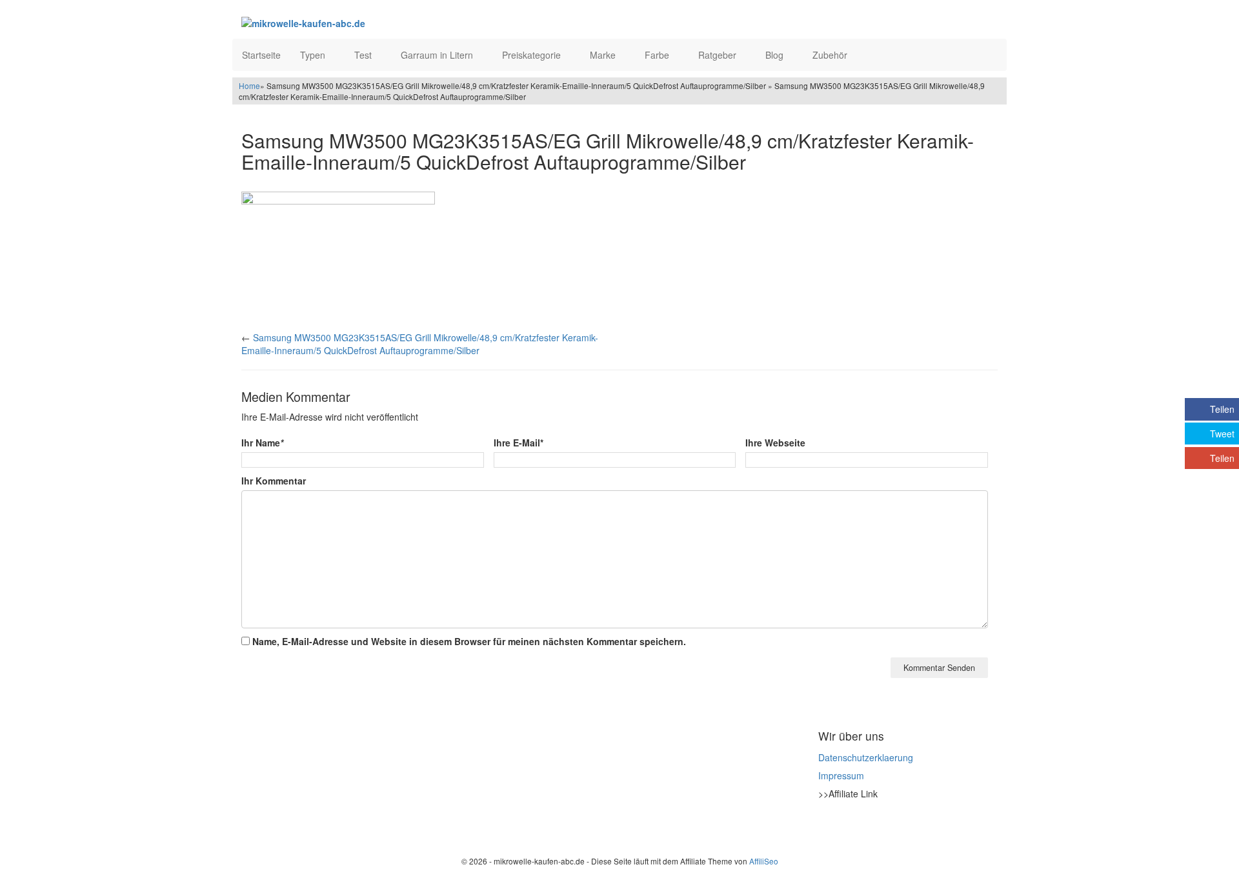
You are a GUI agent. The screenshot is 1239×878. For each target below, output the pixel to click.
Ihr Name (262, 442)
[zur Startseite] (398, 22)
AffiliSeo (763, 860)
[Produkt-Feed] (826, 825)
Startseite (261, 54)
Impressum (841, 775)
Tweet (1222, 433)
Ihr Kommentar (273, 480)
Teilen (1222, 409)
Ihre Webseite (775, 442)
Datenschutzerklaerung (865, 757)
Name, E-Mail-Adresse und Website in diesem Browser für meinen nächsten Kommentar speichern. (469, 641)
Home (249, 85)
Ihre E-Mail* (518, 442)
